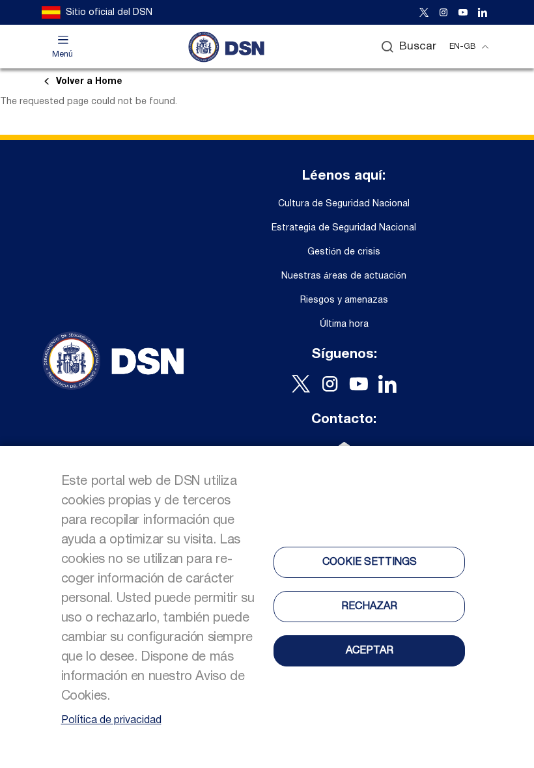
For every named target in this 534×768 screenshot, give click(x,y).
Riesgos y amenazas (344, 300)
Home (89, 81)
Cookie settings (369, 562)
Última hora (344, 324)
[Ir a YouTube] (463, 12)
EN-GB (462, 46)
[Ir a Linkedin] (482, 12)
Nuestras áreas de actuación (343, 276)
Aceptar (369, 650)
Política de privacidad (111, 720)
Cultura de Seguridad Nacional (344, 204)
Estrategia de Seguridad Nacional (344, 228)
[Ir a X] (424, 12)
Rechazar (369, 606)
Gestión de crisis (343, 252)
